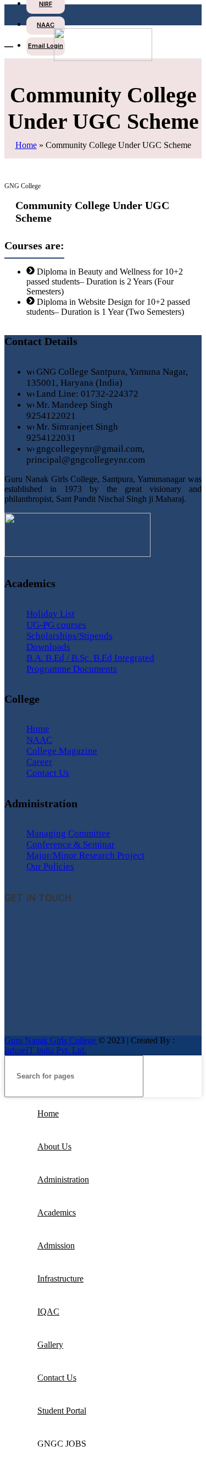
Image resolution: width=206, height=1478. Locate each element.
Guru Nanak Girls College (51, 1040)
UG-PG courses (56, 625)
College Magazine (61, 751)
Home (26, 145)
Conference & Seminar (70, 844)
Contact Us (47, 773)
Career (39, 762)
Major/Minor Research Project (85, 855)
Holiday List (50, 614)
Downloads (48, 647)
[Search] (189, 1076)
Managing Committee (68, 833)
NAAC (39, 740)
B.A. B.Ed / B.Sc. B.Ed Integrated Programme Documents (90, 663)
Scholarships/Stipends (69, 636)
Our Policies (50, 866)
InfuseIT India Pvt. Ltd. (45, 1050)
